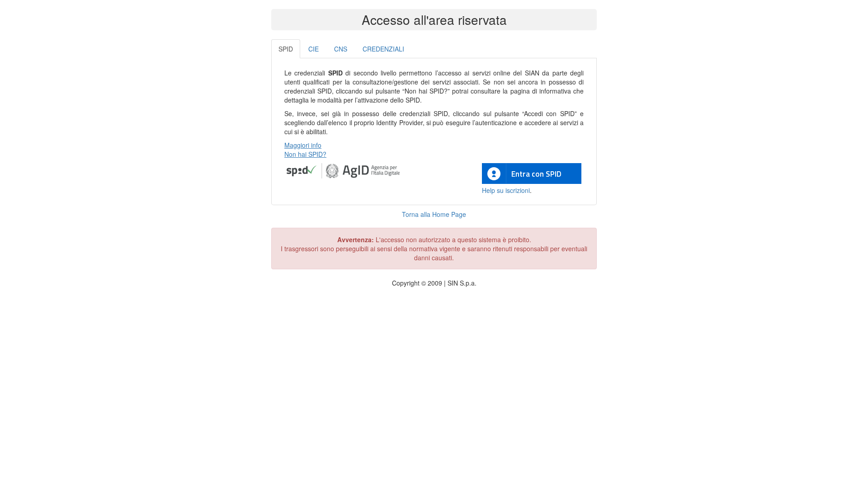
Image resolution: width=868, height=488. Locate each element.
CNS (340, 48)
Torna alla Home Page (434, 214)
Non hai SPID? (305, 154)
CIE (313, 48)
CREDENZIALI (383, 48)
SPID (285, 48)
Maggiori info (302, 145)
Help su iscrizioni (506, 190)
